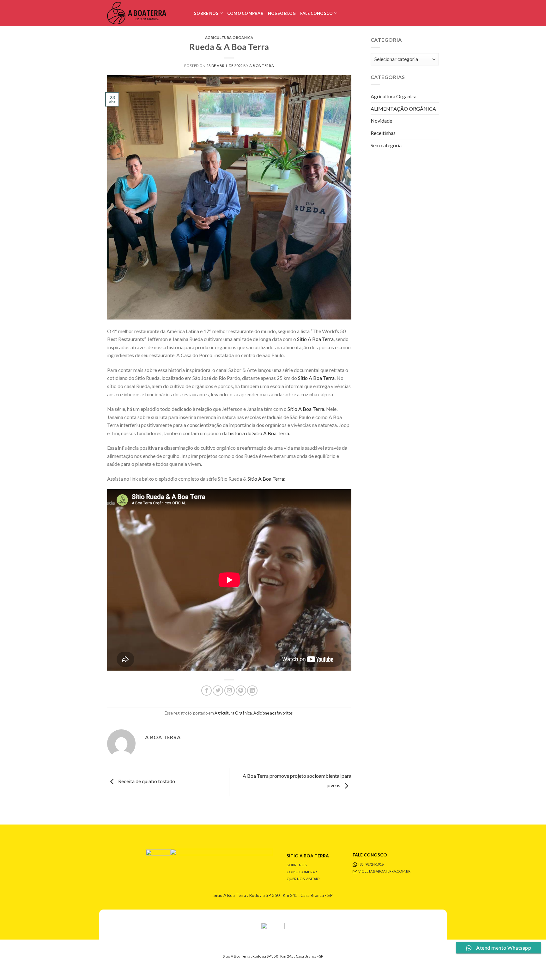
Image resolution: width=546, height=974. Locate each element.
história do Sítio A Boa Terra (258, 433)
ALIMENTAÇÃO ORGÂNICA (403, 109)
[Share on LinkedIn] (252, 690)
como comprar (245, 13)
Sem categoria (386, 145)
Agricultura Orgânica (229, 37)
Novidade (381, 121)
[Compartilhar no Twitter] (218, 690)
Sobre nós (206, 13)
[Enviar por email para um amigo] (229, 690)
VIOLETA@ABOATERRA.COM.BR (384, 871)
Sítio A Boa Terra (315, 339)
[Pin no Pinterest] (241, 690)
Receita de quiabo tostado (146, 781)
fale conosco (316, 13)
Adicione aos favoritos (273, 712)
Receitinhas (383, 133)
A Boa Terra (261, 66)
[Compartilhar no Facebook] (206, 690)
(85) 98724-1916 (371, 864)
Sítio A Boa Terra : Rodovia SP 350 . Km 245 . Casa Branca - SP (273, 895)
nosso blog (282, 13)
